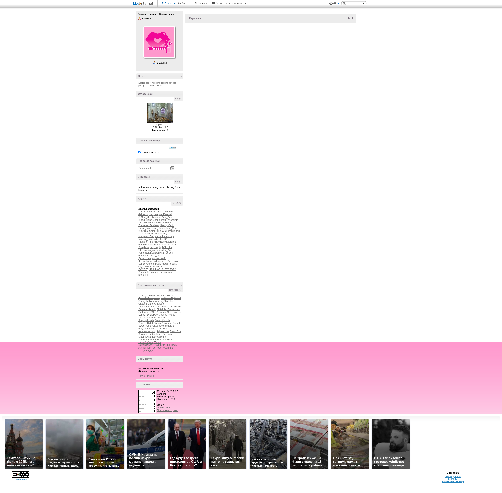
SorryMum (143, 247)
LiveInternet (144, 4)
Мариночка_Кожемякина (152, 336)
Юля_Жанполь (168, 345)
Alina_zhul (144, 301)
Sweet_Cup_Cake (148, 325)
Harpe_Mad (144, 228)
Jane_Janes (158, 228)
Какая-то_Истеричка (167, 261)
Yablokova (144, 253)
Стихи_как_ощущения (159, 272)
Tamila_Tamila (146, 376)
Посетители (164, 407)
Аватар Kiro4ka (159, 42)
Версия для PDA (453, 476)
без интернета (153, 83)
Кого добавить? (167, 211)
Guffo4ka (143, 312)
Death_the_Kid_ (147, 306)
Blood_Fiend (145, 220)
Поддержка (331, 3)
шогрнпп (143, 274)
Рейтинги (202, 3)
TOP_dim (167, 247)
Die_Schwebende (148, 222)
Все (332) (177, 203)
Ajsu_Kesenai (164, 214)
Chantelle (159, 304)
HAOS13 (153, 312)
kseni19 (160, 231)
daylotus (163, 325)
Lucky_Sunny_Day (157, 233)
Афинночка (163, 331)
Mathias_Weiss (167, 314)
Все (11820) (175, 290)
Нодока (172, 263)
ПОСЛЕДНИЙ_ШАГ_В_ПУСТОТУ (157, 269)
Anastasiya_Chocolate (162, 301)
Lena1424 (143, 314)
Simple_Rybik (145, 323)
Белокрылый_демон (161, 253)
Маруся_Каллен (147, 339)
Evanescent (173, 309)
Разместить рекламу (453, 481)
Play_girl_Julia (146, 320)
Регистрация (170, 3)
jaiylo (171, 325)
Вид (336, 3)
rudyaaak (143, 328)
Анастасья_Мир (147, 331)
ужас (159, 85)
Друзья (152, 14)
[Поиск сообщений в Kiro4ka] (172, 147)
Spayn (157, 323)
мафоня (150, 263)
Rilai (156, 244)
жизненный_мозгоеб (150, 347)
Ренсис (142, 272)
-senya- (153, 214)
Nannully (151, 317)
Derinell (177, 306)
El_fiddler (162, 309)
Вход (183, 3)
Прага (159, 124)
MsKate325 (162, 239)
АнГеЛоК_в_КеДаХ (159, 328)
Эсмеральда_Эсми (149, 345)
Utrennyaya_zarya (148, 250)
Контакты (452, 479)
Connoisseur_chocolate (165, 220)
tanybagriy (155, 247)
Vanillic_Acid (165, 250)
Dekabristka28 (164, 306)
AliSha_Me (144, 217)
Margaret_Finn (146, 236)
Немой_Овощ (146, 342)
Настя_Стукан (165, 339)
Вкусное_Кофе (146, 334)
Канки (141, 263)
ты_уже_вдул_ (146, 350)
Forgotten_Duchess (148, 225)
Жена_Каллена (147, 261)
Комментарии (166, 14)
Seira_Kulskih (162, 320)
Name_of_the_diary (149, 242)
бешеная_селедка (148, 255)
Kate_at (177, 312)
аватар (141, 83)
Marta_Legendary (164, 236)
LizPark (142, 233)
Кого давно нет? (147, 211)
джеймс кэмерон (169, 83)
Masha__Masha (147, 239)
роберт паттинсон (147, 85)
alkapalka (156, 217)
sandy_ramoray (167, 244)
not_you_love (145, 244)
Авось (219, 3)
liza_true (175, 231)
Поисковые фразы (167, 410)
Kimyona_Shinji (146, 231)
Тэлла (157, 342)
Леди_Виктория (164, 334)
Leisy (168, 231)
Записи (142, 14)
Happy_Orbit (167, 225)
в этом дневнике (150, 152)
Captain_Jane (146, 304)
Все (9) (178, 98)
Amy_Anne (167, 217)
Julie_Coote (172, 228)
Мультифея (161, 263)
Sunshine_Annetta (171, 323)
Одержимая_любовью (150, 266)
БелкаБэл (175, 331)
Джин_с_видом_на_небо (152, 258)
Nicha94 (161, 317)
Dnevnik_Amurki (147, 309)
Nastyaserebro (168, 242)
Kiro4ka (139, 18)
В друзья (162, 62)
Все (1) (178, 181)
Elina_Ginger (165, 222)
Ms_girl (142, 317)
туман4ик (167, 347)
